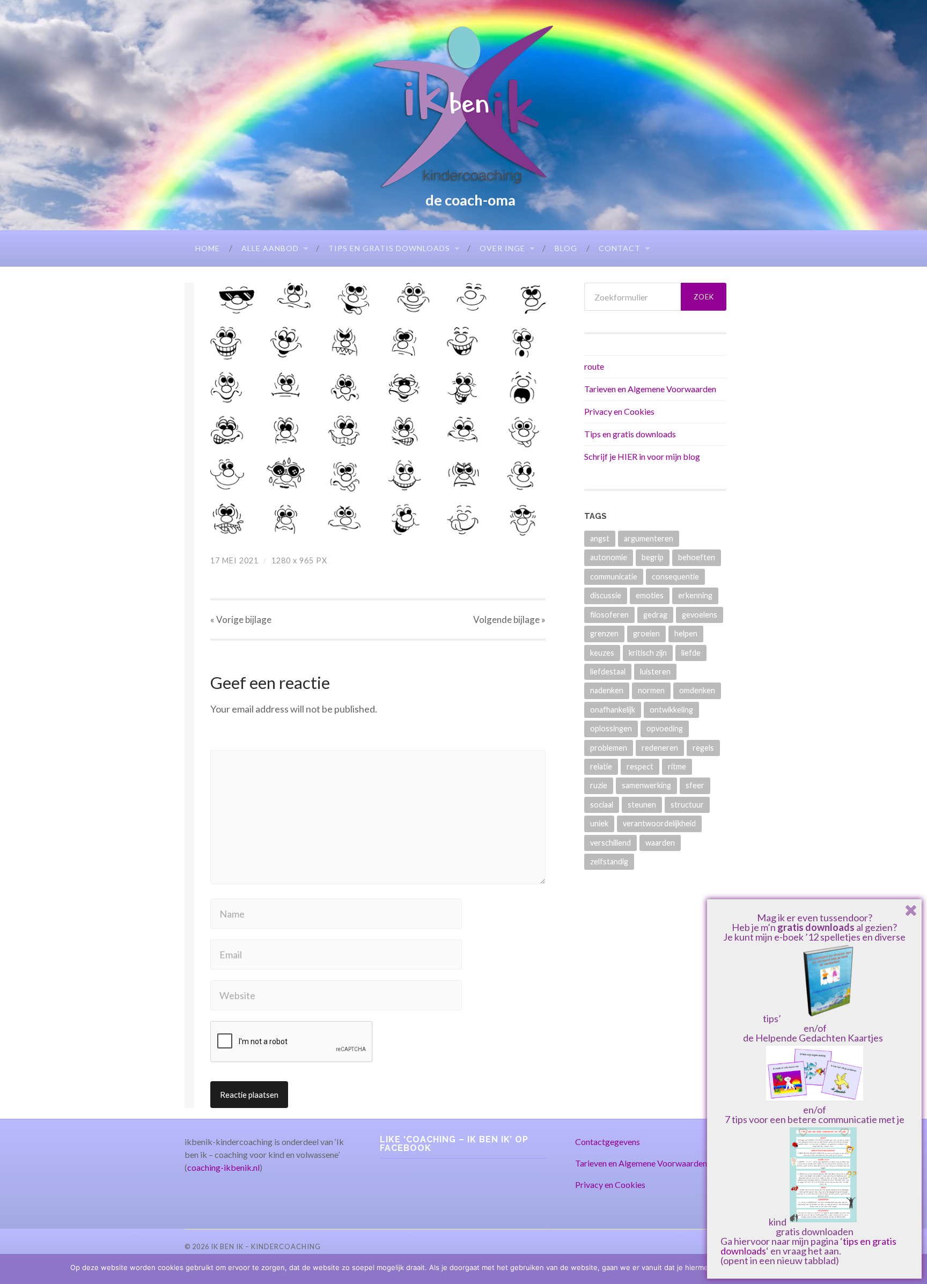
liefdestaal (608, 671)
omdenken (697, 690)
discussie (605, 595)
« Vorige (240, 619)
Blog (566, 248)
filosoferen (609, 614)
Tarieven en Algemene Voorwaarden (650, 389)
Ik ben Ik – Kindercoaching (266, 1246)
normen (651, 690)
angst (599, 538)
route (594, 366)
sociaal (601, 804)
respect (640, 766)
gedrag (655, 614)
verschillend (610, 842)
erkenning (695, 595)
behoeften (696, 557)
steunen (642, 804)
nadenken (606, 690)
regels (703, 747)
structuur (687, 804)
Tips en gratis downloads (389, 248)
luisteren (655, 671)
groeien (646, 633)
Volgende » (509, 619)
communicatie (613, 576)
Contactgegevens (607, 1141)
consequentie (675, 576)
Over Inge (502, 248)
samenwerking (646, 785)
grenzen (604, 633)
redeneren (660, 747)
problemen (608, 747)
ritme (677, 766)
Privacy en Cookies (619, 411)
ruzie (598, 785)
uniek (599, 823)
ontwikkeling (671, 709)
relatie (601, 766)
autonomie (608, 557)
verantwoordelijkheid (659, 823)
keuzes (602, 652)
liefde (691, 652)
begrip (653, 557)
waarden (660, 842)
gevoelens (699, 614)
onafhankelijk (612, 709)
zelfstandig (609, 861)
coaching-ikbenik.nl (223, 1167)
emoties (650, 595)
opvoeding (664, 728)
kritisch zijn (648, 652)
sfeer (695, 785)
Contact (620, 248)
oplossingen (611, 728)
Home (207, 248)
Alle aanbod (270, 248)
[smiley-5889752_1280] (378, 409)
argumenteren (648, 538)
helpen (685, 633)
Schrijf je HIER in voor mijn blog (642, 456)
